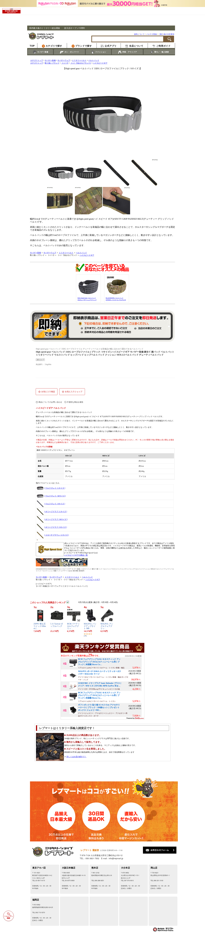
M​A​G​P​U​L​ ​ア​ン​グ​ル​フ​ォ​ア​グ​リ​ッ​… (107, 626)
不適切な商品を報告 (75, 402)
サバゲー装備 (50, 60)
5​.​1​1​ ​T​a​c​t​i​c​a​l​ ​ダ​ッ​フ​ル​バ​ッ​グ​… (56, 626)
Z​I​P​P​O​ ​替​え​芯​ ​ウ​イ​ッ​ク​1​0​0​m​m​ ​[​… (40, 626)
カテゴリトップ (36, 60)
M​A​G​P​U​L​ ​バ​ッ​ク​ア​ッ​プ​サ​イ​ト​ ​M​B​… (90, 626)
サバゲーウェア (63, 60)
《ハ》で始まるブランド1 (80, 63)
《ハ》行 (64, 63)
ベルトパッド (93, 60)
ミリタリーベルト (79, 60)
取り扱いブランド (52, 63)
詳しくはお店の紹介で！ (76, 757)
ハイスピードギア (100, 63)
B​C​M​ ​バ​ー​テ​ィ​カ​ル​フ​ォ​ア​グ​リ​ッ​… (73, 626)
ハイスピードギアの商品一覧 (76, 555)
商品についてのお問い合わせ (50, 402)
